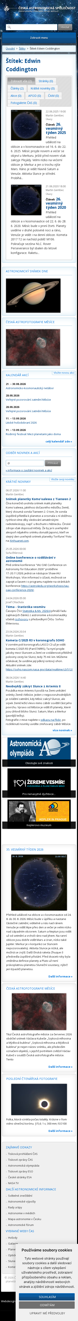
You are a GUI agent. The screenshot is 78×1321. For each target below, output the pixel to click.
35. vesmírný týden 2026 (24, 849)
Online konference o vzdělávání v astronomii (31, 559)
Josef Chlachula (15, 602)
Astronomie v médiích (21, 1213)
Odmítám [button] (47, 1305)
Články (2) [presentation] (17, 88)
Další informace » (60, 976)
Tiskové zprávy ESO (20, 1171)
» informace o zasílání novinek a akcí (29, 470)
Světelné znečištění (20, 1195)
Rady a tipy (15, 1207)
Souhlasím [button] (47, 1297)
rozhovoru (21, 619)
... (22, 178)
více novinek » (62, 730)
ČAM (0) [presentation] (53, 96)
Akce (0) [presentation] (16, 96)
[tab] (21, 81)
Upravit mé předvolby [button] (47, 1313)
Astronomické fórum (21, 1225)
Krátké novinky (18, 482)
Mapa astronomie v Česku (24, 1219)
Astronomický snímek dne (27, 271)
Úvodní (10, 48)
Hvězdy (12, 1237)
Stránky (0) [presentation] (46, 81)
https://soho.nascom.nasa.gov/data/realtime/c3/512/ (39, 669)
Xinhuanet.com (19, 541)
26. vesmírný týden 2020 (56, 203)
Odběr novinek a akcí (23, 453)
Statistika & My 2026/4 (36, 611)
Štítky (22, 48)
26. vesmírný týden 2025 (56, 128)
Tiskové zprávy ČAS (20, 1160)
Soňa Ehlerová (14, 553)
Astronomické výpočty (22, 1201)
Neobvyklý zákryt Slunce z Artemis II (33, 686)
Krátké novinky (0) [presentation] (43, 88)
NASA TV (13, 1183)
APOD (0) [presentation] (34, 96)
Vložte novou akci (64, 373)
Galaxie (13, 1243)
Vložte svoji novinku (62, 479)
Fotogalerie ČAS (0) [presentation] (24, 103)
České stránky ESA (20, 1177)
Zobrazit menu (39, 37)
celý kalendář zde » (59, 441)
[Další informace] (39, 882)
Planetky (13, 1249)
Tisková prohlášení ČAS (23, 1154)
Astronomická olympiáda (23, 1165)
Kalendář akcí (17, 375)
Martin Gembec (15, 494)
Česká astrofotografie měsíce (30, 322)
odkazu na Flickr (51, 720)
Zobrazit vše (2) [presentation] (21, 81)
